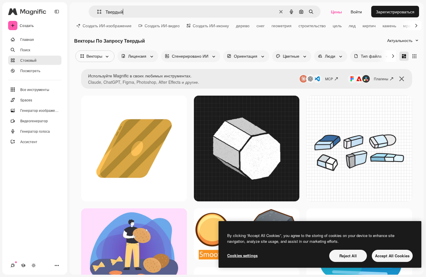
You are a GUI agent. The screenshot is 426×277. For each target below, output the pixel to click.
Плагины (381, 78)
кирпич (369, 25)
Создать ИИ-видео (162, 25)
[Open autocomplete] (97, 12)
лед (352, 25)
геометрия (282, 25)
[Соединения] (12, 265)
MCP (329, 78)
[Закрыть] (401, 78)
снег (260, 25)
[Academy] (23, 265)
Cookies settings (242, 255)
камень (389, 25)
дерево (243, 25)
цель (337, 25)
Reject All (348, 255)
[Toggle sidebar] (56, 11)
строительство (312, 25)
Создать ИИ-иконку (211, 25)
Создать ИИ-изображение (107, 25)
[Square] (414, 56)
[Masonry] (404, 56)
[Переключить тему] (33, 265)
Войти (356, 11)
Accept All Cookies (392, 255)
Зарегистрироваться (395, 11)
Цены (336, 11)
